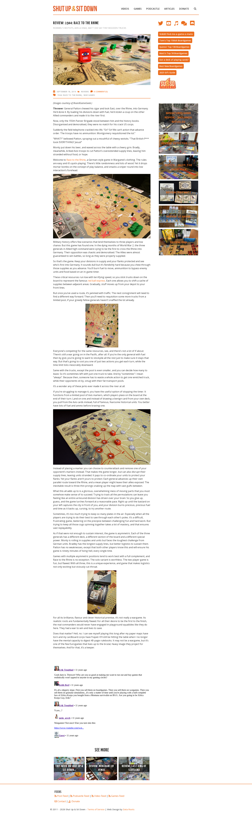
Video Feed (100, 796)
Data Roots (128, 809)
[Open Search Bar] (195, 9)
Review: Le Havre (178, 216)
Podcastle (153, 8)
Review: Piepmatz (178, 192)
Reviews (85, 91)
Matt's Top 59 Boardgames (173, 53)
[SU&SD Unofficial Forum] (185, 25)
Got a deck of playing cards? (174, 59)
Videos (125, 8)
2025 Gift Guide (167, 72)
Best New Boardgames (170, 66)
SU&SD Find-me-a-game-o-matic (176, 34)
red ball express (96, 280)
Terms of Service (96, 809)
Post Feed (62, 796)
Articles (169, 8)
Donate (184, 8)
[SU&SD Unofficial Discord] (193, 25)
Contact (61, 801)
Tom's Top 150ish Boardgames (175, 40)
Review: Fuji (178, 242)
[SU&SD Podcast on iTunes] (177, 25)
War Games (89, 95)
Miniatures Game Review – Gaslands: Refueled (178, 117)
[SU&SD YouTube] (170, 25)
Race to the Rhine (76, 159)
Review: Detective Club (178, 143)
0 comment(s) (101, 91)
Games (138, 8)
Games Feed (117, 796)
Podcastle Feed (81, 796)
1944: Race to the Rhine (69, 95)
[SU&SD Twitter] (162, 25)
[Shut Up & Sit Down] (75, 8)
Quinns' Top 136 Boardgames (174, 46)
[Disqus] (101, 701)
